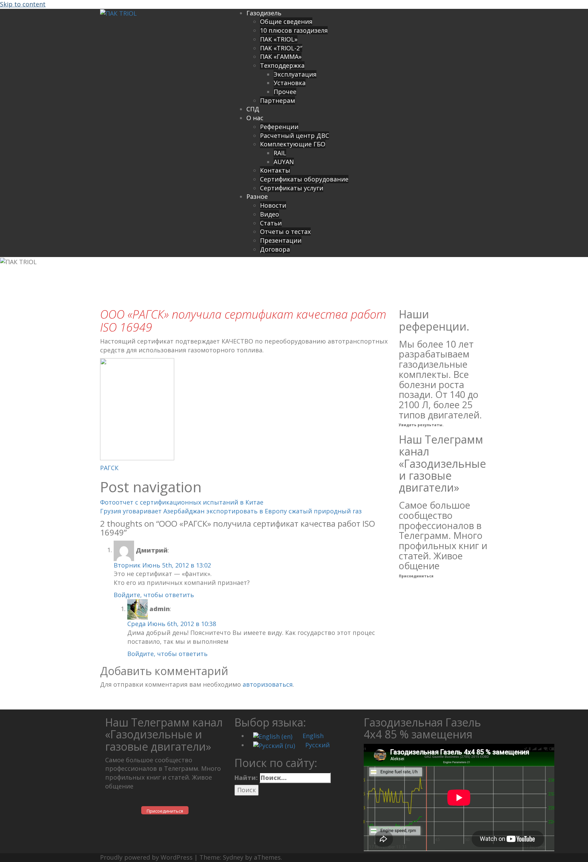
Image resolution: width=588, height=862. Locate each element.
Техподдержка (282, 65)
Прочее (285, 91)
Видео (269, 214)
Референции (279, 127)
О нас (254, 118)
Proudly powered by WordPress (146, 857)
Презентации (280, 240)
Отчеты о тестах (285, 231)
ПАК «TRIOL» (278, 39)
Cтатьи (271, 223)
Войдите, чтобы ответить (154, 595)
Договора (275, 249)
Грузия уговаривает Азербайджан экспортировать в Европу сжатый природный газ (231, 511)
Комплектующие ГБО (292, 144)
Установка (290, 83)
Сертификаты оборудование (304, 179)
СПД (252, 109)
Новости (273, 205)
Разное (257, 196)
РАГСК (109, 468)
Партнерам (277, 100)
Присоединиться (416, 576)
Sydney (233, 857)
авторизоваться (268, 684)
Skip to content (23, 4)
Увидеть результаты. (421, 424)
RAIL (280, 153)
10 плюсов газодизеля (294, 30)
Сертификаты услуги (291, 188)
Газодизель (263, 13)
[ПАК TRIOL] (118, 13)
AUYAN (284, 162)
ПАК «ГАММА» (280, 56)
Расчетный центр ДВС (294, 135)
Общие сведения (286, 21)
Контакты (275, 170)
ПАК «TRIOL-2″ (281, 48)
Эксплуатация (295, 74)
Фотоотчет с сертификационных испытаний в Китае (181, 502)
